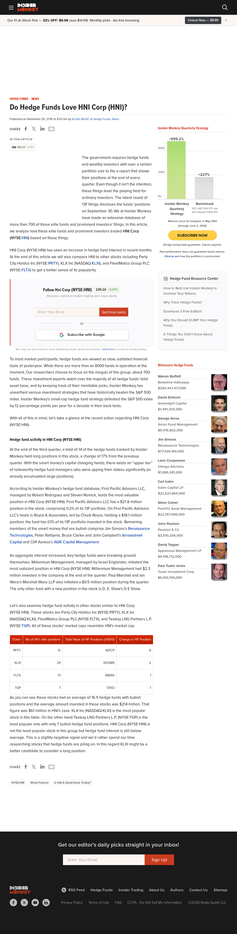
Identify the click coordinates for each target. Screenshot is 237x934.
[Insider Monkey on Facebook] (15, 902)
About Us (157, 890)
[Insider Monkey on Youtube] (36, 902)
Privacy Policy (72, 902)
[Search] (225, 7)
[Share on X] (34, 129)
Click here (108, 349)
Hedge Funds (19, 99)
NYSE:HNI (17, 782)
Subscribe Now (192, 235)
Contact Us (198, 890)
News (35, 99)
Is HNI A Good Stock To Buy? (72, 782)
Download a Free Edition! (182, 311)
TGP (25, 626)
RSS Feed (77, 890)
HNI (25, 238)
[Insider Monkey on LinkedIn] (47, 902)
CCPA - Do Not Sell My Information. (155, 902)
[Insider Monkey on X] (26, 902)
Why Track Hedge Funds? (182, 302)
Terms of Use (98, 902)
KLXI (96, 263)
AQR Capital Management (76, 542)
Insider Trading (130, 890)
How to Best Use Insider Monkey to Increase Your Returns (190, 291)
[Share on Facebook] (27, 129)
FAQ (118, 902)
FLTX (26, 270)
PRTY (53, 263)
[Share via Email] (51, 129)
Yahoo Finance (39, 782)
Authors (177, 890)
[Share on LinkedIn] (42, 129)
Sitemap (220, 890)
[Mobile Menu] (11, 7)
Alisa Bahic (81, 119)
